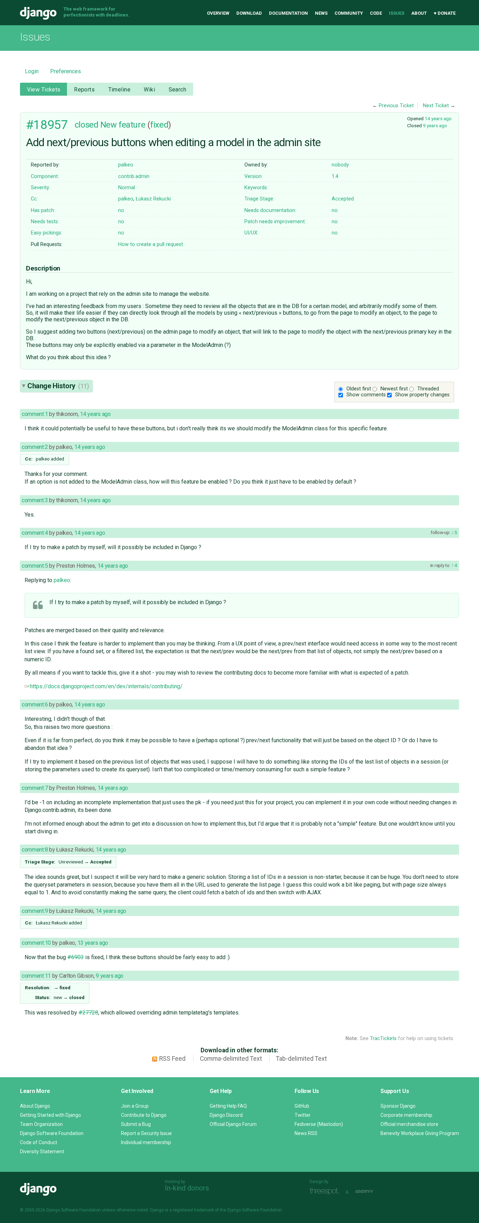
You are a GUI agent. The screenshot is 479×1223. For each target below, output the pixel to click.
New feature (122, 125)
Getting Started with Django (50, 1115)
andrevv (372, 1191)
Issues (396, 13)
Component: (45, 176)
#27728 (88, 1012)
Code (376, 13)
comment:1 (35, 414)
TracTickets (383, 1038)
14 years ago (438, 118)
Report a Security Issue (146, 1133)
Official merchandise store (409, 1124)
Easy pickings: (46, 233)
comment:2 (35, 447)
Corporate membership (406, 1115)
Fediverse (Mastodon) (319, 1124)
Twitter (303, 1115)
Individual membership (146, 1142)
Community (349, 13)
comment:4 (35, 532)
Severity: (40, 188)
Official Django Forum (233, 1124)
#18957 (47, 125)
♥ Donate (445, 13)
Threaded (428, 389)
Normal (126, 188)
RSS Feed (172, 1058)
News (321, 13)
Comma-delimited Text (231, 1058)
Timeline (119, 89)
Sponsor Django (398, 1106)
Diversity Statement (42, 1151)
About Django (35, 1106)
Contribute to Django (144, 1115)
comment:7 (35, 788)
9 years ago (435, 125)
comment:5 (35, 565)
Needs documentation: (270, 210)
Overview (218, 13)
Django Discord (226, 1115)
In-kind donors (187, 1188)
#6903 (75, 957)
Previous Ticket (396, 106)
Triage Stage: (259, 199)
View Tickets (44, 89)
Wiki (149, 89)
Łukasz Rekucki (153, 199)
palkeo (125, 165)
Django (38, 13)
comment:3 (35, 500)
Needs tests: (45, 222)
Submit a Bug (136, 1124)
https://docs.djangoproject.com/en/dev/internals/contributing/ (106, 686)
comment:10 (36, 943)
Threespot (326, 1191)
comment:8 (35, 849)
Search (178, 89)
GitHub (302, 1106)
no (121, 210)
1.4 (335, 176)
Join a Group (135, 1106)
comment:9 (35, 911)
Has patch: (43, 210)
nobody (340, 165)
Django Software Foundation (51, 1133)
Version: (253, 176)
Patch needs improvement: (275, 222)
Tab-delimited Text (301, 1058)
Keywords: (256, 188)
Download (249, 13)
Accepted (343, 199)
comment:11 (36, 975)
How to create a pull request (150, 244)
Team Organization (41, 1124)
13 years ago (92, 943)
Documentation (288, 13)
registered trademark (193, 1210)
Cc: (34, 199)
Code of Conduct (38, 1142)
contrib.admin (133, 176)
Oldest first (358, 389)
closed (86, 125)
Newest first (394, 389)
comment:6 (35, 704)
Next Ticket (436, 106)
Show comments (366, 395)
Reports (84, 89)
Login (32, 71)
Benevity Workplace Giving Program (419, 1133)
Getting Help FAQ (228, 1106)
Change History (58, 386)
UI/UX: (251, 233)
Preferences (65, 71)
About (419, 13)
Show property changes (422, 395)
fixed (159, 125)
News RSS (306, 1133)
